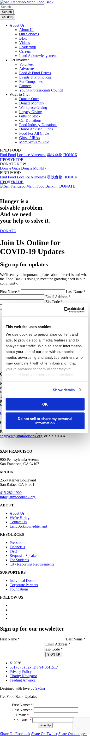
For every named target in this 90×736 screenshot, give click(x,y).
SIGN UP (53, 654)
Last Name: (22, 710)
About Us (17, 25)
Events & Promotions (35, 77)
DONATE (67, 186)
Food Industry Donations (38, 125)
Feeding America (23, 680)
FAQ (13, 551)
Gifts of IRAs (29, 138)
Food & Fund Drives (35, 73)
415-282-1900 (11, 493)
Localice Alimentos (31, 155)
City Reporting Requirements (32, 564)
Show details (64, 390)
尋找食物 (54, 155)
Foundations (19, 589)
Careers (25, 51)
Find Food (8, 155)
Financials (17, 547)
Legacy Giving (30, 112)
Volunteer (26, 64)
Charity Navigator (23, 676)
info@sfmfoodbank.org (18, 497)
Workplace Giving (33, 107)
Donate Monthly (31, 103)
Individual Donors (23, 580)
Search (7, 12)
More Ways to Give (34, 142)
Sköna (40, 688)
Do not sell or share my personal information (45, 420)
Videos (24, 43)
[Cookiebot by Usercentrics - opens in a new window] (64, 310)
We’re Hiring (20, 518)
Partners (25, 86)
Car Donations (30, 120)
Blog (23, 38)
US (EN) (7, 17)
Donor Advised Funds (36, 129)
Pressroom (17, 543)
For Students (19, 560)
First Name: (22, 705)
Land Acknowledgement (38, 56)
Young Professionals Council (41, 90)
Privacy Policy (21, 671)
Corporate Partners (24, 585)
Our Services (29, 34)
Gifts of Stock (29, 116)
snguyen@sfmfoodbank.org (21, 436)
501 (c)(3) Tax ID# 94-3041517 (34, 667)
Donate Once (29, 99)
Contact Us (18, 522)
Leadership (27, 47)
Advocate (26, 69)
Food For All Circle (34, 133)
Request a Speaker (24, 556)
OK (45, 404)
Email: (22, 715)
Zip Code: (22, 720)
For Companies (30, 81)
